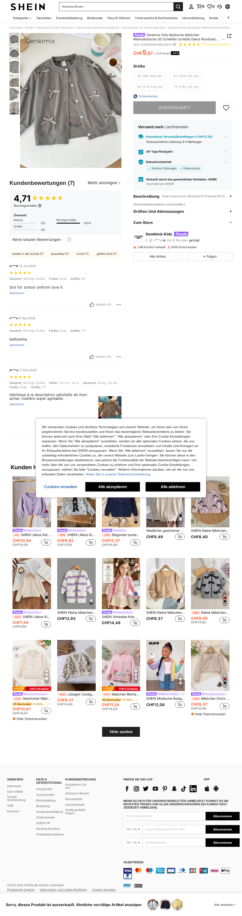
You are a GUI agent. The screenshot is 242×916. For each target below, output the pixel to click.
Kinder (29, 27)
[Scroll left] (222, 17)
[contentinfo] (181, 873)
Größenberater (45, 817)
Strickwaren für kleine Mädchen (98, 27)
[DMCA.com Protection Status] (138, 885)
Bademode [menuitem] (95, 18)
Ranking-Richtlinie (48, 829)
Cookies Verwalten (104, 889)
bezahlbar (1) (60, 254)
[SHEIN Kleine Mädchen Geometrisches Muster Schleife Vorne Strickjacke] (210, 502)
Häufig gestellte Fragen (75, 811)
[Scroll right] (228, 17)
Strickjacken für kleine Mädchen (143, 27)
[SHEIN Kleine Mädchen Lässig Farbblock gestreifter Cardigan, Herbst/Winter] (76, 583)
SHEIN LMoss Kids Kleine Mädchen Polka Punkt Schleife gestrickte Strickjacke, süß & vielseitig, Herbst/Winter (77, 535)
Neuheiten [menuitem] (44, 18)
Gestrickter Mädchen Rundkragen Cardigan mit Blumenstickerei (32, 698)
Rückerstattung (46, 800)
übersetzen (16, 293)
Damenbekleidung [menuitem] (69, 18)
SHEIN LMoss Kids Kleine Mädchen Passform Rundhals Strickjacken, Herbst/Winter (32, 617)
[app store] (207, 790)
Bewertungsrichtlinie (25, 205)
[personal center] (191, 6)
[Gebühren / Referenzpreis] (154, 53)
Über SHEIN (15, 791)
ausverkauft (174, 107)
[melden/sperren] (118, 304)
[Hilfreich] (92, 304)
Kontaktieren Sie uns (75, 786)
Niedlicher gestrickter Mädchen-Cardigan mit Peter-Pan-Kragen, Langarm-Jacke (165, 531)
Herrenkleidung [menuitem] (193, 18)
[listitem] (32, 513)
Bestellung (43, 806)
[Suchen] (178, 6)
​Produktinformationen (50, 834)
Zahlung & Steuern (77, 793)
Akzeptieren (133, 862)
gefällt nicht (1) (106, 254)
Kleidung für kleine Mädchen (55, 27)
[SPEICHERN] (226, 107)
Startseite (15, 27)
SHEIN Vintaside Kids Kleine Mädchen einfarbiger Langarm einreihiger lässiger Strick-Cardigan (121, 617)
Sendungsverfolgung (49, 812)
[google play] (216, 790)
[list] (161, 788)
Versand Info (44, 789)
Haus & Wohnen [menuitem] (118, 18)
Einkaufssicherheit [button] (159, 162)
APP (207, 779)
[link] (200, 6)
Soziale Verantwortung (16, 798)
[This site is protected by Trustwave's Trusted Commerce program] (126, 885)
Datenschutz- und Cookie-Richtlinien (63, 889)
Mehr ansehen (121, 732)
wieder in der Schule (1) (27, 254)
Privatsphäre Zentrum (21, 889)
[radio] (149, 76)
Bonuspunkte (73, 799)
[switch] (67, 239)
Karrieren (13, 811)
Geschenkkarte (75, 804)
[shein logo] (28, 6)
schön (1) (83, 254)
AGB (10, 805)
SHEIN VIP (43, 823)
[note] (32, 688)
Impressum (14, 786)
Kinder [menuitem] (213, 18)
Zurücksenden (45, 795)
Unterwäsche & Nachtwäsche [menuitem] (156, 18)
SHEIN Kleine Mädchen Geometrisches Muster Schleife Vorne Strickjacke (210, 531)
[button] (219, 6)
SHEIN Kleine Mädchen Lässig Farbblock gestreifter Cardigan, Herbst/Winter (76, 612)
